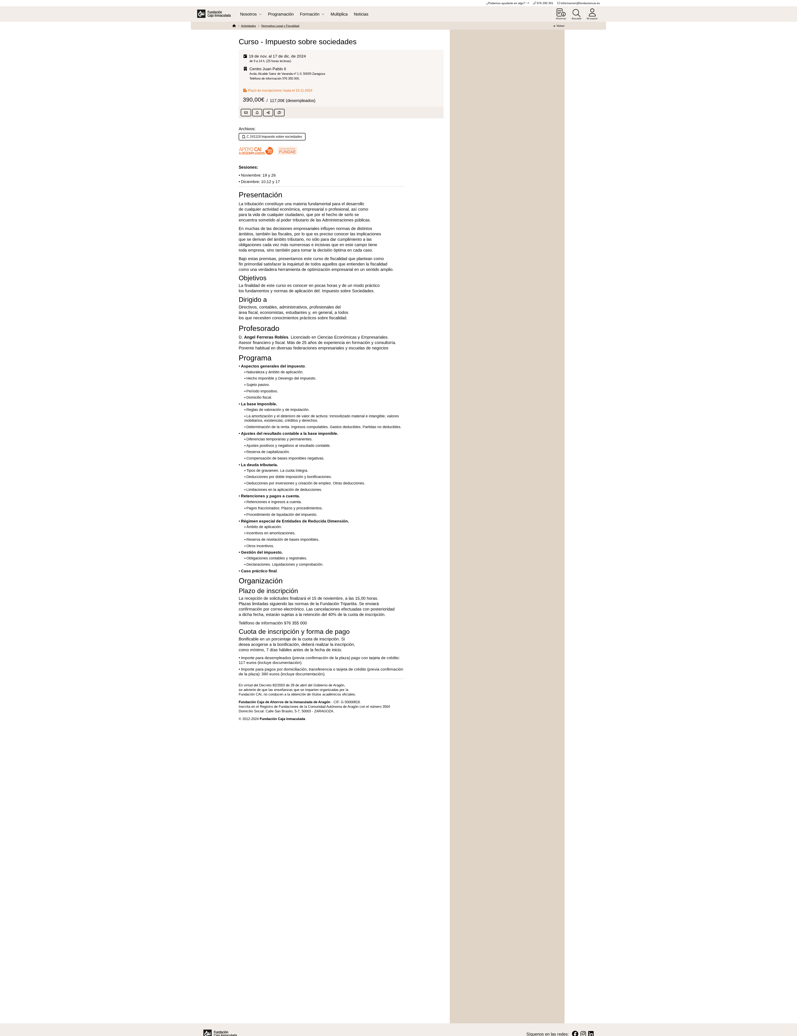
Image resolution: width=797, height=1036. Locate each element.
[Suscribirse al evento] (257, 112)
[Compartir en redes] (268, 112)
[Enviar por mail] (246, 112)
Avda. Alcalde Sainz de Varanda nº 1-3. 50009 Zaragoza (287, 73)
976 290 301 (544, 3)
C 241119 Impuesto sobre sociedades (274, 136)
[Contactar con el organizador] (279, 112)
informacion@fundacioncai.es (580, 3)
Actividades (248, 25)
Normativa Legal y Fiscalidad (280, 25)
